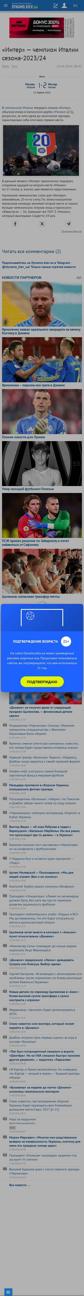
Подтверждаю (42, 681)
